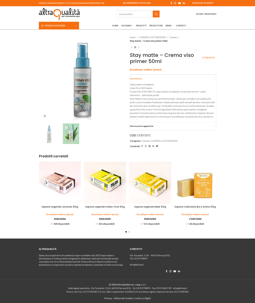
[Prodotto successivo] (139, 47)
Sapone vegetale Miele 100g (150, 206)
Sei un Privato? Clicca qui (137, 3)
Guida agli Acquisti (202, 3)
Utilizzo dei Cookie (123, 298)
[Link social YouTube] (179, 3)
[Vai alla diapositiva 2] (129, 232)
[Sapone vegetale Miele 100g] (150, 183)
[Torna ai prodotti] (135, 47)
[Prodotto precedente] (131, 47)
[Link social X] (146, 146)
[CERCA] (156, 14)
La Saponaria (208, 57)
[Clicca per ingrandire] (45, 116)
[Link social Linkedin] (184, 3)
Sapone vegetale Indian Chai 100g (105, 206)
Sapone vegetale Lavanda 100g (60, 206)
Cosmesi (173, 37)
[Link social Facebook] (171, 3)
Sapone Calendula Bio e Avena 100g (195, 206)
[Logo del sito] (59, 13)
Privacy (108, 298)
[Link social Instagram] (175, 3)
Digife (147, 298)
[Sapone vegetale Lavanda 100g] (60, 183)
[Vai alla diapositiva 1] (126, 232)
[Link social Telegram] (157, 146)
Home (133, 37)
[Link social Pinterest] (150, 146)
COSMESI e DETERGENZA (152, 37)
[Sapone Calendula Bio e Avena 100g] (195, 183)
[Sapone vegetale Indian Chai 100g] (105, 183)
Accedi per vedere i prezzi (145, 69)
